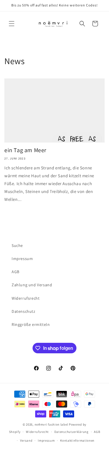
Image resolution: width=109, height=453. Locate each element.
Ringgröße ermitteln (31, 324)
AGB (15, 271)
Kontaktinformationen (77, 440)
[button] (11, 23)
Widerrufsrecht (26, 298)
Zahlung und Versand (32, 284)
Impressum (22, 258)
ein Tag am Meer (25, 150)
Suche (17, 245)
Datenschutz (23, 311)
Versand (26, 440)
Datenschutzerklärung (71, 432)
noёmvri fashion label (51, 424)
